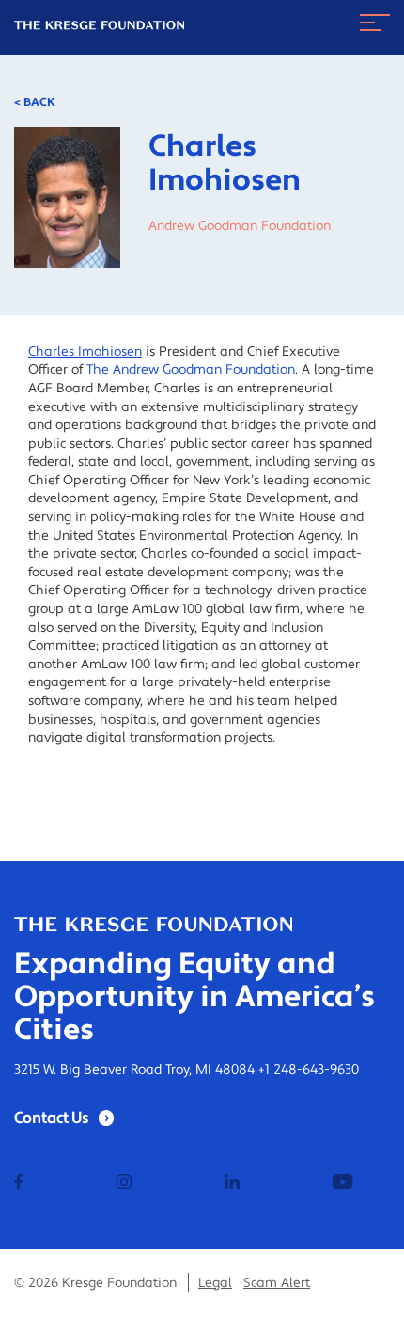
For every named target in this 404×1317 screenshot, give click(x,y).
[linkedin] (232, 1183)
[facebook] (18, 1183)
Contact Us (51, 1118)
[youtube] (342, 1183)
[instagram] (124, 1183)
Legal (215, 1283)
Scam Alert (276, 1283)
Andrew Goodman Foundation (239, 226)
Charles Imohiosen (85, 352)
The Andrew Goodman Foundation (190, 369)
